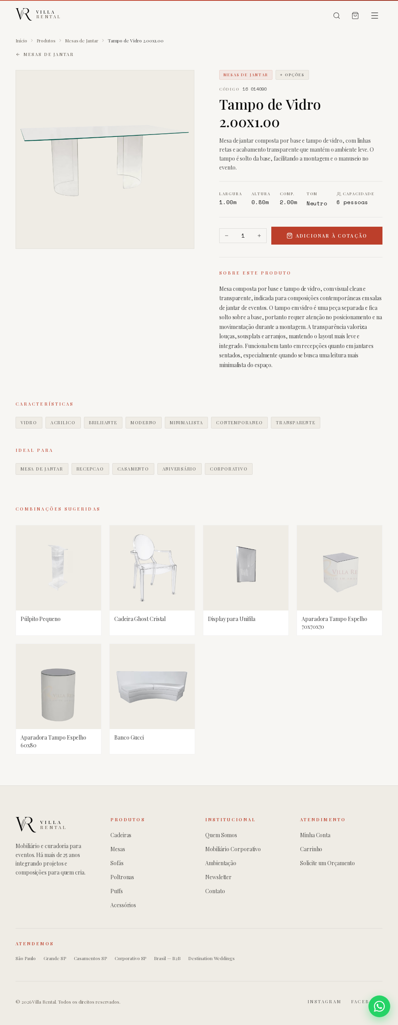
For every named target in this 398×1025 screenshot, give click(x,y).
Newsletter (218, 877)
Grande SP (55, 958)
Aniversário (179, 469)
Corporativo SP (131, 958)
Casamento (133, 469)
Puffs (116, 891)
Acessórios (123, 905)
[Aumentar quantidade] (259, 236)
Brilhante (103, 422)
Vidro (29, 422)
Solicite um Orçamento (327, 863)
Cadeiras (120, 835)
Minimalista (186, 422)
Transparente (295, 422)
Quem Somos (221, 835)
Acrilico (63, 422)
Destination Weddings (211, 958)
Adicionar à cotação (331, 236)
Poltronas (122, 877)
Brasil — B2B (167, 958)
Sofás (117, 863)
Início (21, 40)
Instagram (324, 1001)
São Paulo (26, 958)
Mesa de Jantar (42, 469)
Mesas (117, 849)
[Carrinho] (355, 16)
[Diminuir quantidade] (227, 236)
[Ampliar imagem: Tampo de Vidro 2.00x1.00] (105, 159)
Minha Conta (315, 835)
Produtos (46, 40)
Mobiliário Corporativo (233, 849)
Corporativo (229, 469)
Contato (215, 891)
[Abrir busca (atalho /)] (337, 16)
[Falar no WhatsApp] (379, 1006)
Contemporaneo (239, 422)
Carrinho (311, 849)
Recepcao (90, 469)
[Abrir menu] (374, 15)
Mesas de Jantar (81, 40)
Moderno (144, 422)
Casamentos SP (90, 958)
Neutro (317, 203)
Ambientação (220, 863)
